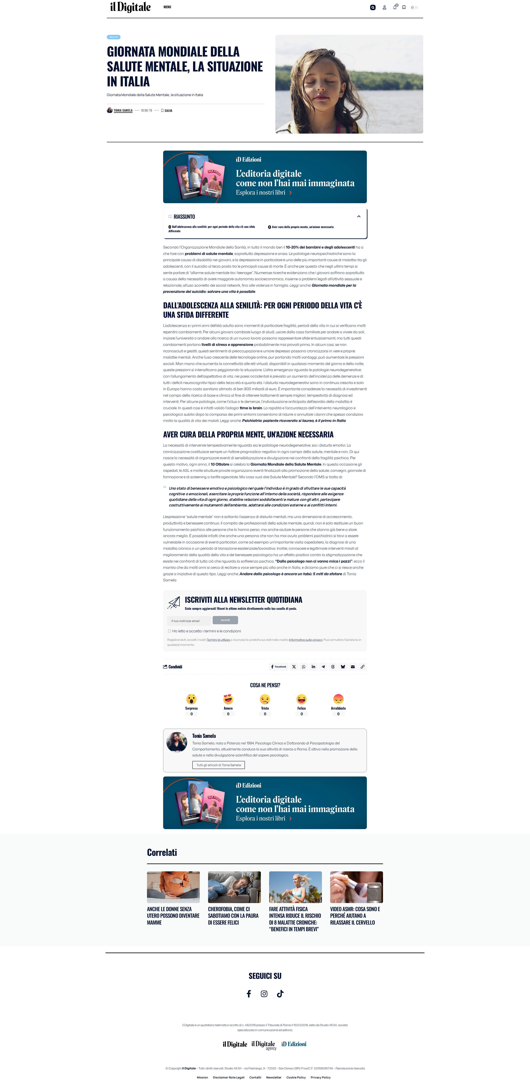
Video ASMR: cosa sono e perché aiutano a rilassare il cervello (355, 915)
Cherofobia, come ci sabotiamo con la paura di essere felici (233, 915)
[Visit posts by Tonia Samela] (110, 110)
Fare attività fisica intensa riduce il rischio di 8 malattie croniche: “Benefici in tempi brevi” (295, 919)
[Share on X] (294, 667)
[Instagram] (264, 994)
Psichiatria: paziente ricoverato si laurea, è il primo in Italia (294, 420)
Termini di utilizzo (218, 640)
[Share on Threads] (333, 667)
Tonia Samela (123, 110)
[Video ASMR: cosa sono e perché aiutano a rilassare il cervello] (356, 887)
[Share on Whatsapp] (303, 667)
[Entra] (384, 7)
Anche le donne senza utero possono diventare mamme (173, 915)
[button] (373, 7)
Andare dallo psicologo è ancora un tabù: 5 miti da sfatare (291, 573)
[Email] (352, 667)
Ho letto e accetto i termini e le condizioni (206, 631)
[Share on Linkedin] (313, 667)
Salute (114, 37)
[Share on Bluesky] (342, 667)
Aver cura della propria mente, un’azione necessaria (303, 227)
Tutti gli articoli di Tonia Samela (218, 765)
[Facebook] (249, 994)
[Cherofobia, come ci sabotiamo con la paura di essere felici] (234, 887)
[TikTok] (280, 994)
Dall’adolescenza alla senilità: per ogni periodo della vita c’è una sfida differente (212, 228)
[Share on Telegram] (323, 667)
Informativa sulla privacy (305, 640)
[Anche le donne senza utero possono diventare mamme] (173, 887)
